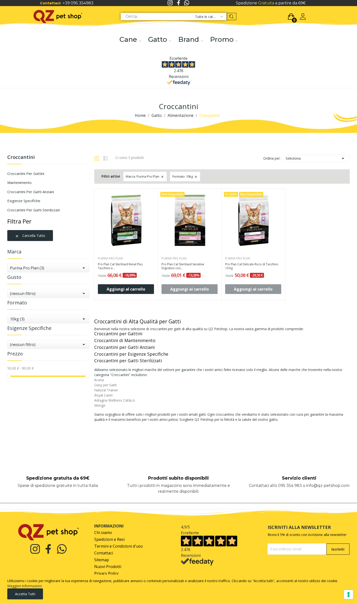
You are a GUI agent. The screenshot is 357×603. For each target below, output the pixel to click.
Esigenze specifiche (23, 200)
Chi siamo (103, 532)
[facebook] (178, 3)
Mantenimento (19, 182)
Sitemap (101, 560)
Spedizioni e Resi (109, 539)
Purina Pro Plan (110, 258)
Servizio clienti (299, 478)
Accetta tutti (25, 594)
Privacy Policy (106, 573)
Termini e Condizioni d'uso (118, 546)
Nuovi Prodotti (107, 567)
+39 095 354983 (78, 3)
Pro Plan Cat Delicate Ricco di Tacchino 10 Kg (251, 266)
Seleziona (316, 158)
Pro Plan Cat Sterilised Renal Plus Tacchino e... (120, 266)
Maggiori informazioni (24, 586)
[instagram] (170, 3)
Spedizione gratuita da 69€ (57, 478)
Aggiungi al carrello (126, 289)
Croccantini (21, 157)
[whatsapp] (187, 3)
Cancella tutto (30, 235)
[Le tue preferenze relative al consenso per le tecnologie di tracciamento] (348, 594)
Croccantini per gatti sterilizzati (33, 209)
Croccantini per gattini (25, 173)
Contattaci (103, 553)
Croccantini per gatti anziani (30, 191)
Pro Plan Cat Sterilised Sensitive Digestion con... (183, 266)
